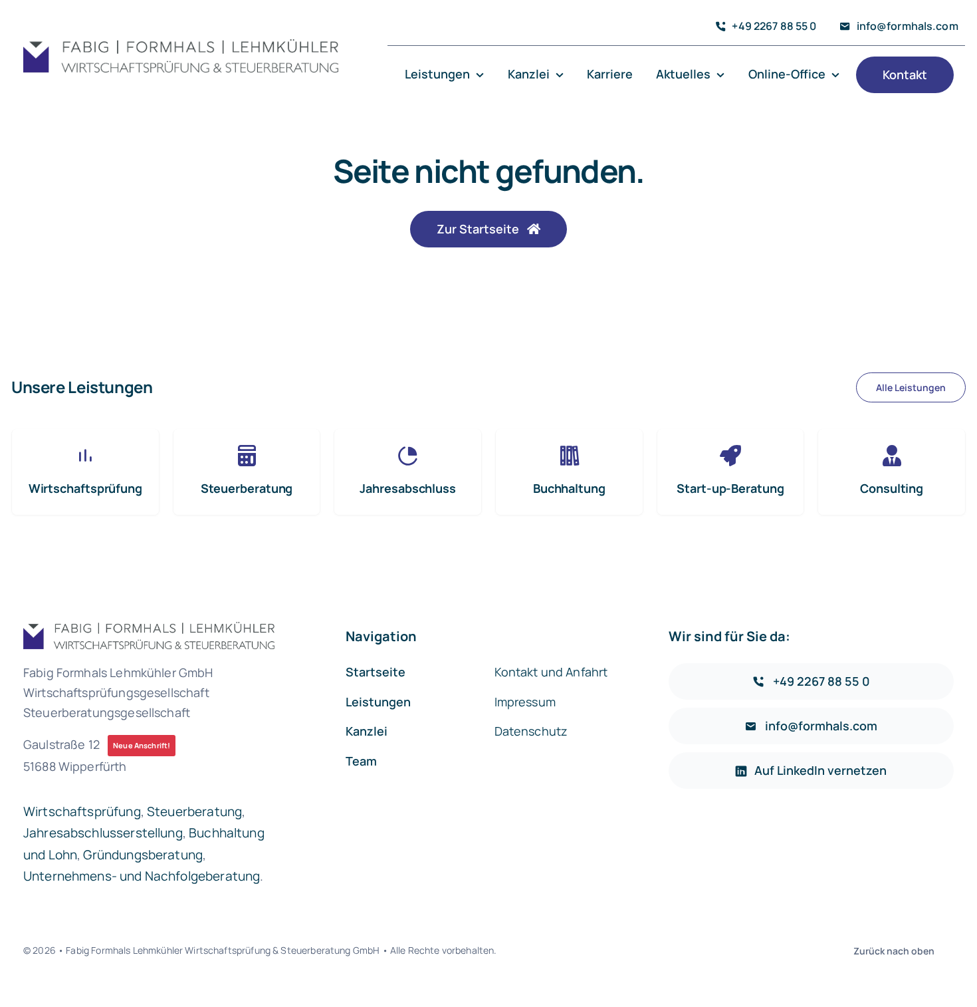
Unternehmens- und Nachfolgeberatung (141, 876)
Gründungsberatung (143, 854)
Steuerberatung (194, 811)
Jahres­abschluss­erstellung (103, 832)
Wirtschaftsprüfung (82, 811)
